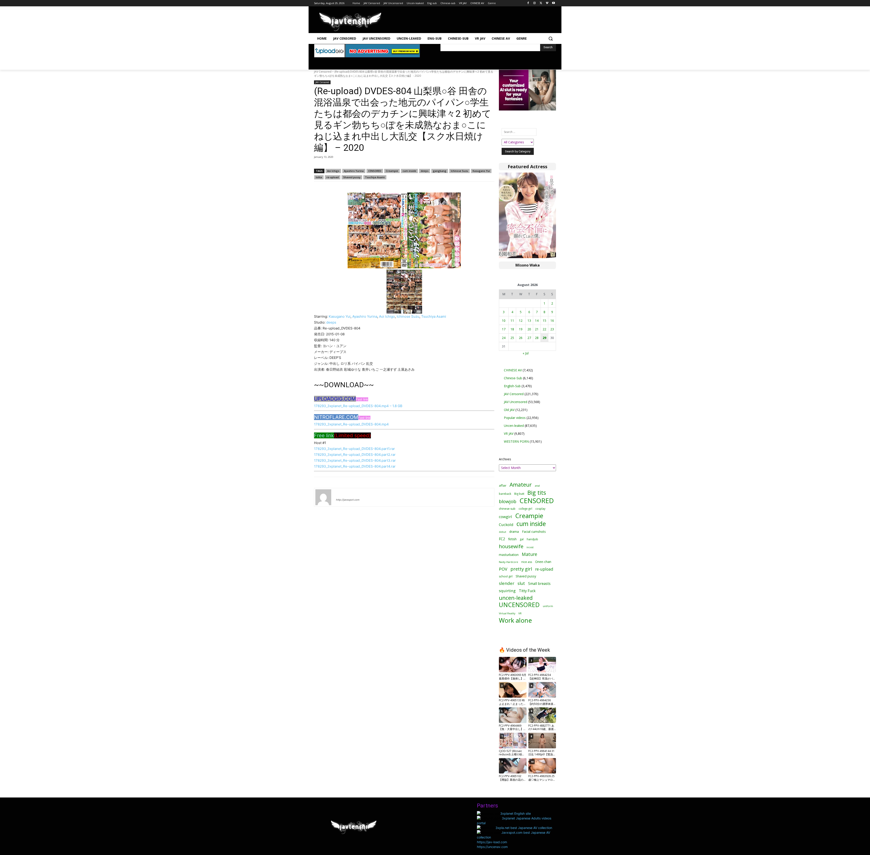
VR (520, 613)
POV (503, 569)
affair (502, 485)
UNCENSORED (519, 605)
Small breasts (539, 583)
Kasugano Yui (481, 171)
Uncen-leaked (514, 425)
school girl (505, 576)
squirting (507, 590)
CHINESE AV (513, 370)
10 (503, 320)
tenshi (341, 493)
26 (520, 338)
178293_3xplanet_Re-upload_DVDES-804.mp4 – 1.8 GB (358, 406)
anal (537, 485)
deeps (424, 171)
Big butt (519, 494)
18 (512, 329)
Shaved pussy (351, 177)
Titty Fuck (527, 590)
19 (520, 329)
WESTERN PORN (516, 441)
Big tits (536, 492)
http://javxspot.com (348, 499)
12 (520, 320)
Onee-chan (543, 562)
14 (537, 320)
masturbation (509, 554)
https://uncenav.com (492, 847)
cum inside (409, 171)
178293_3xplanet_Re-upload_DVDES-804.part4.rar (355, 466)
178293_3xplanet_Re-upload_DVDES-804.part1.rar (354, 449)
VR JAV (508, 433)
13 (529, 320)
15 (544, 320)
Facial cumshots (534, 531)
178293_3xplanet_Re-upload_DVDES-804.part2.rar (355, 454)
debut (502, 531)
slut (521, 583)
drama (514, 531)
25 (512, 338)
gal (522, 539)
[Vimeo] (547, 3)
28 (537, 338)
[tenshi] (323, 497)
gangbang (439, 171)
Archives (505, 459)
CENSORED (374, 171)
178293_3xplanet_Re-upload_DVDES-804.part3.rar (355, 460)
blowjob (507, 501)
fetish (512, 539)
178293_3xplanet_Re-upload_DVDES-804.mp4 (351, 424)
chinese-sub (507, 509)
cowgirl (505, 516)
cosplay (540, 509)
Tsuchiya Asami (375, 177)
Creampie (392, 171)
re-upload (332, 177)
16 (552, 320)
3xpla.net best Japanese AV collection (523, 828)
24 (503, 338)
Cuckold (506, 524)
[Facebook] (528, 3)
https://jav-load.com (492, 842)
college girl (525, 508)
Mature (529, 554)
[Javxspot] (350, 22)
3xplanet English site (515, 813)
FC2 (502, 539)
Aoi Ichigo (333, 171)
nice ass (526, 562)
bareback (505, 493)
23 (552, 329)
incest (530, 547)
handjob (532, 539)
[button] (550, 38)
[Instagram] (534, 3)
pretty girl (521, 569)
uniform (548, 606)
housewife (511, 546)
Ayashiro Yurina (354, 171)
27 (529, 338)
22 (544, 329)
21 (537, 329)
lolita (319, 177)
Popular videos (515, 417)
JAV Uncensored (515, 402)
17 (503, 329)
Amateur (521, 484)
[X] (541, 3)
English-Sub (512, 386)
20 (529, 329)
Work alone (515, 620)
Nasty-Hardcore (508, 562)
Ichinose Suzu (459, 171)
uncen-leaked (516, 598)
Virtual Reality (507, 613)
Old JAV (509, 410)
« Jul (526, 353)
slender (506, 583)
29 (544, 338)
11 (512, 320)
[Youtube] (553, 3)
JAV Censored (322, 72)
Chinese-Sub (513, 378)
